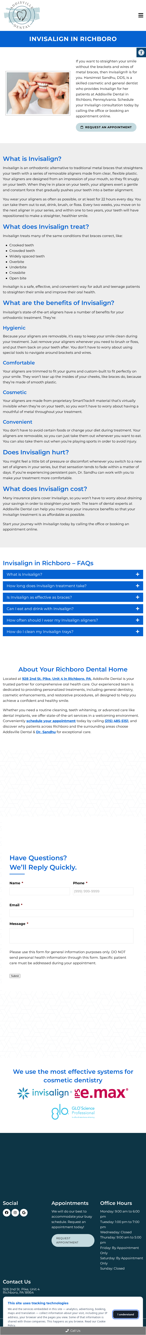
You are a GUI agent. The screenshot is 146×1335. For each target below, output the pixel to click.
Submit (15, 976)
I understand (125, 1314)
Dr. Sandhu (46, 732)
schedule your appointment (51, 721)
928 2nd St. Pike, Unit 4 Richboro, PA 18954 (21, 1291)
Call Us (75, 1331)
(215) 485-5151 (116, 721)
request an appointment (108, 127)
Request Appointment (67, 1240)
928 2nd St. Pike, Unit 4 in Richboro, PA (56, 679)
